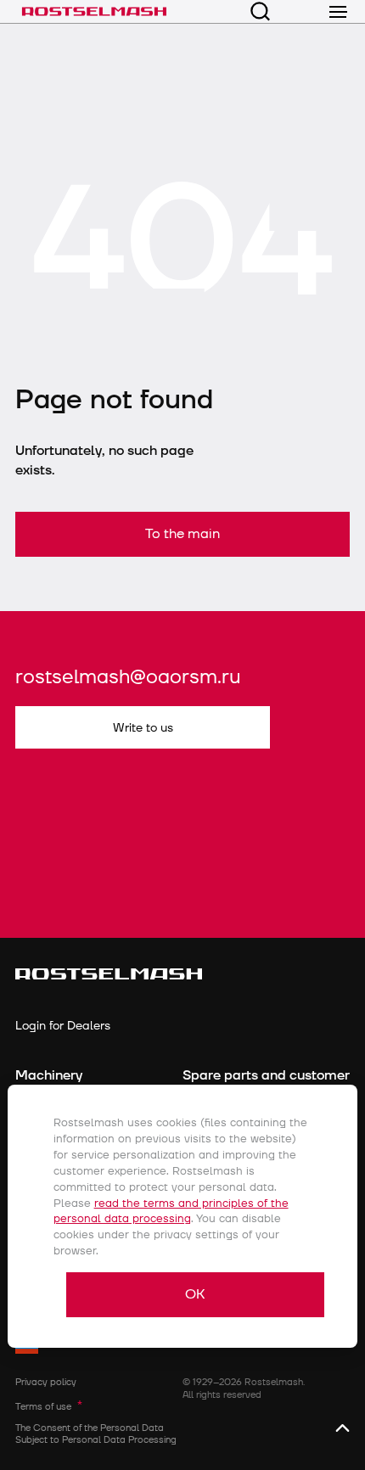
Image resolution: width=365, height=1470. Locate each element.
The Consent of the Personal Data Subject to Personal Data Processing (96, 1434)
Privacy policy (45, 1382)
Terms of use (43, 1406)
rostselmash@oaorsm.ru (128, 677)
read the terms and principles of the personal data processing (171, 1211)
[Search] (260, 11)
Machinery (48, 1075)
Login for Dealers (62, 1026)
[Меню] (338, 11)
